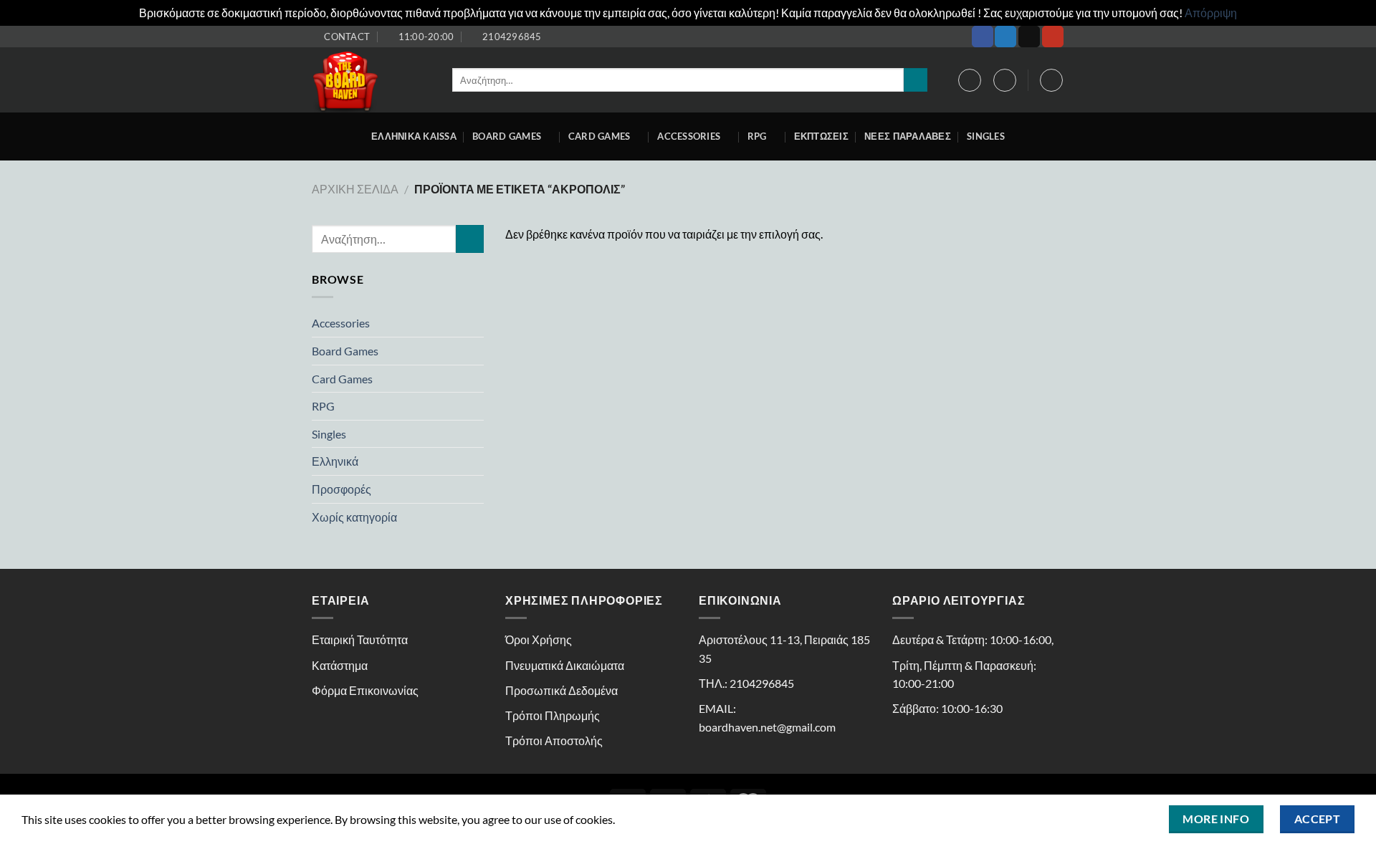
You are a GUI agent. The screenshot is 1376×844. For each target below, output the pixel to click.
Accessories (341, 323)
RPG (757, 136)
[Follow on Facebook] (982, 36)
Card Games (599, 136)
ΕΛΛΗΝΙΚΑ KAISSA (414, 136)
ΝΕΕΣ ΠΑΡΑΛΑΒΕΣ (907, 136)
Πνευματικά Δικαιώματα (564, 665)
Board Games (506, 136)
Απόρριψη (1211, 12)
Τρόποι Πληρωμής (552, 715)
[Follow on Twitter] (1005, 36)
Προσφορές (341, 489)
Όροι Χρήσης (538, 639)
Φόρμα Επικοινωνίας (365, 690)
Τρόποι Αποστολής (554, 740)
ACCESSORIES (688, 136)
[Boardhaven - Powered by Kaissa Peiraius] (371, 79)
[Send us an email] (1029, 36)
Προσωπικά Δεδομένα (561, 690)
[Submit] (915, 80)
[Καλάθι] (1051, 80)
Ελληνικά (335, 461)
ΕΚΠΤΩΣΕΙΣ (821, 136)
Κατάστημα (340, 665)
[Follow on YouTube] (1053, 36)
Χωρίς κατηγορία (354, 517)
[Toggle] (478, 323)
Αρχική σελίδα (355, 189)
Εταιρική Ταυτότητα (360, 639)
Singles (986, 136)
